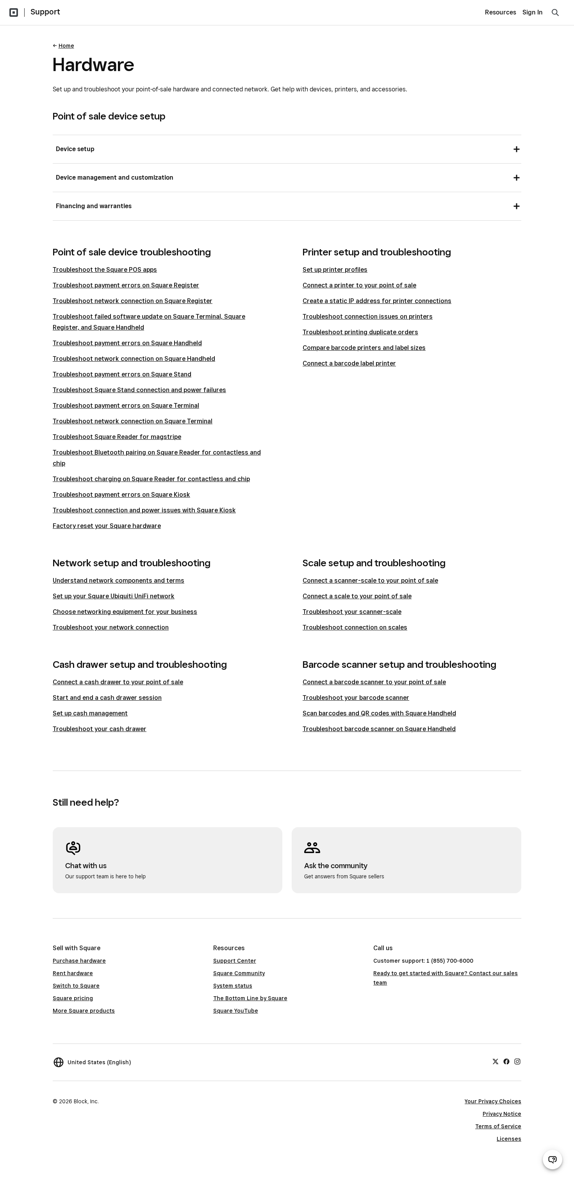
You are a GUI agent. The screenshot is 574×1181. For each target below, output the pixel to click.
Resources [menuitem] (500, 12)
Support (45, 11)
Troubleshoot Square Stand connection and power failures (139, 390)
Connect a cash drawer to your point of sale (118, 682)
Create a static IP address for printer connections (377, 301)
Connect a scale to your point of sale (357, 596)
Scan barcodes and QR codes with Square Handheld (379, 713)
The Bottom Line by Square (250, 998)
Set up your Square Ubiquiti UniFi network (114, 596)
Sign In (532, 12)
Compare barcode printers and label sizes (364, 347)
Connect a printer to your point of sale (359, 285)
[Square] (13, 12)
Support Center (234, 961)
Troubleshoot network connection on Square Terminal (132, 421)
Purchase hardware (79, 961)
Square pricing (73, 998)
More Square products (84, 1011)
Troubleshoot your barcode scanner (356, 697)
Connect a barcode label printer (349, 363)
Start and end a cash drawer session (107, 697)
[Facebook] (506, 1061)
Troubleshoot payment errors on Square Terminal (126, 405)
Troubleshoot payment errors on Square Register (126, 285)
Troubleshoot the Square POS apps (105, 269)
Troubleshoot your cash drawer (99, 729)
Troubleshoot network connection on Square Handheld (134, 358)
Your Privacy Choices (493, 1101)
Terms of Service (498, 1126)
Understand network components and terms (118, 580)
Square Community (239, 973)
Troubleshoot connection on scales (355, 627)
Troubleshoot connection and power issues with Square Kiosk (144, 510)
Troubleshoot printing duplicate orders (360, 332)
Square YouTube (235, 1011)
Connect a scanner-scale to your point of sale (370, 580)
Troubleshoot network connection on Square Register (132, 301)
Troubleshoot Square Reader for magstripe (117, 437)
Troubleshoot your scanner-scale (352, 611)
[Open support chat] (552, 1159)
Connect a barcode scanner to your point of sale (374, 682)
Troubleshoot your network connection (111, 627)
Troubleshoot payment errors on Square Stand (122, 374)
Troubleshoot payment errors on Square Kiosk (121, 494)
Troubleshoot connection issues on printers (368, 316)
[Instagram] (517, 1061)
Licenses (509, 1139)
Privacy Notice (502, 1114)
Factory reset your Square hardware (107, 526)
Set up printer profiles (335, 269)
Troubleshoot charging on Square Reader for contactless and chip (151, 479)
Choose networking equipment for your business (125, 611)
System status (232, 986)
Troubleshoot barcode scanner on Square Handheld (379, 729)
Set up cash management (90, 713)
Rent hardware (73, 973)
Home (66, 46)
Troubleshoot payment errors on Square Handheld (127, 343)
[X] (495, 1061)
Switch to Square (76, 986)
